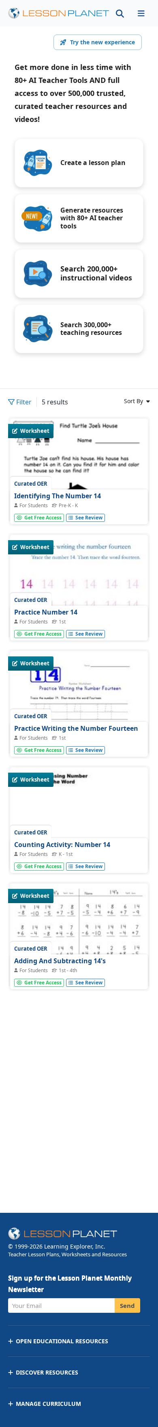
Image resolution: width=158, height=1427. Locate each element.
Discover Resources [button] (47, 1372)
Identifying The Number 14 (57, 495)
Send (127, 1305)
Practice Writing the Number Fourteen (76, 728)
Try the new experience (102, 42)
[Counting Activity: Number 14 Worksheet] (79, 819)
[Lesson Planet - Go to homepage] (58, 13)
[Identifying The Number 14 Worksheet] (79, 508)
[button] (141, 13)
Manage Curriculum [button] (48, 1403)
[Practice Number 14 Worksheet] (79, 624)
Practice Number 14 (45, 612)
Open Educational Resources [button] (62, 1341)
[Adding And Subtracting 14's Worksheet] (79, 937)
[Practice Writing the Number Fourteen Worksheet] (79, 740)
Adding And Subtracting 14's (60, 960)
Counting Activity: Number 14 (62, 844)
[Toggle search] (120, 13)
